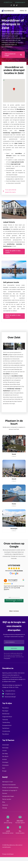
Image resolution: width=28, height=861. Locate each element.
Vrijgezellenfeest (7, 716)
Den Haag (5, 753)
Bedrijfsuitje (5, 713)
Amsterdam (5, 744)
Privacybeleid (7, 658)
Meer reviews (14, 611)
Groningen (5, 762)
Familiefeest (5, 728)
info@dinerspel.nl (20, 2)
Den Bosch (5, 756)
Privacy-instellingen (8, 854)
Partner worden (6, 799)
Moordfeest (5, 734)
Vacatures (5, 805)
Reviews (4, 793)
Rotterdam (5, 747)
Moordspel (5, 710)
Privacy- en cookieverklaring (10, 787)
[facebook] (11, 5)
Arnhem (4, 759)
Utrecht (4, 750)
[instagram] (14, 5)
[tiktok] (16, 5)
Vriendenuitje (6, 731)
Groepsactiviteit (7, 725)
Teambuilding (6, 722)
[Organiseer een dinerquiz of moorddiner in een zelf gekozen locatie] (14, 261)
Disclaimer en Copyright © (9, 790)
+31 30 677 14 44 (8, 2)
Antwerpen (5, 765)
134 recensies (18, 570)
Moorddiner (5, 708)
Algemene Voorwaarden (9, 784)
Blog (3, 802)
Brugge (4, 771)
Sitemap (4, 808)
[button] (14, 89)
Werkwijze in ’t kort (7, 781)
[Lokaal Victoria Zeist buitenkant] (14, 201)
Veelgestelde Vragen (8, 796)
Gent (3, 768)
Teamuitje (5, 719)
